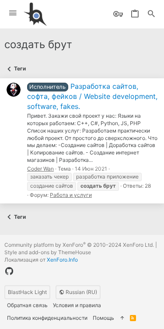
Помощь (103, 318)
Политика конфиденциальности (47, 318)
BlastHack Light (27, 292)
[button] (12, 13)
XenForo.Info (62, 259)
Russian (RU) (80, 292)
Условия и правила (77, 305)
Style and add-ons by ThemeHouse (47, 252)
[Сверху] (122, 318)
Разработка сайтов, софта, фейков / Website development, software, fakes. (92, 96)
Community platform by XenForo (79, 245)
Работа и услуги (71, 195)
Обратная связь (27, 305)
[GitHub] (9, 271)
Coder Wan (40, 168)
